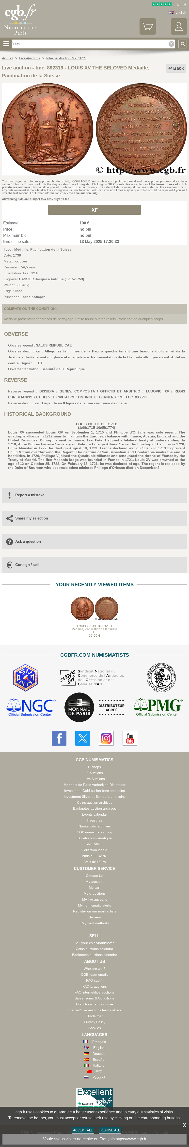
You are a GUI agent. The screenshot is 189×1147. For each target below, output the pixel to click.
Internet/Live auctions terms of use (95, 1010)
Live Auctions (94, 779)
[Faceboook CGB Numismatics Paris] (59, 738)
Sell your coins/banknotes (94, 943)
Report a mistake (29, 495)
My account (95, 882)
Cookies (94, 1028)
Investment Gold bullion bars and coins (94, 791)
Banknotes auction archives (94, 808)
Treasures (94, 820)
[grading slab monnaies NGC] (31, 707)
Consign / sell (27, 565)
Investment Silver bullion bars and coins (95, 797)
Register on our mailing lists (94, 911)
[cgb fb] (184, 5)
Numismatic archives (95, 826)
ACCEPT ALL (83, 1130)
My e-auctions (95, 893)
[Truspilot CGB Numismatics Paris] (162, 5)
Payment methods (94, 923)
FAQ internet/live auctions (94, 992)
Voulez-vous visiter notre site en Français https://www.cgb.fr (94, 1139)
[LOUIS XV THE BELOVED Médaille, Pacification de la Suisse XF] (94, 174)
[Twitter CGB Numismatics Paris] (82, 738)
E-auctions (94, 773)
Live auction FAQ (85, 193)
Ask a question (28, 541)
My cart (94, 887)
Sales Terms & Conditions (94, 998)
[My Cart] (148, 33)
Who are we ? (94, 969)
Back (178, 68)
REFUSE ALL (110, 1130)
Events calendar (94, 814)
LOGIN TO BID (81, 181)
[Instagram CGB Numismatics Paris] (106, 738)
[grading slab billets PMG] (158, 707)
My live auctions (94, 899)
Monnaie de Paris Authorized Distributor (95, 785)
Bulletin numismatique (95, 838)
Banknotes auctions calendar (94, 955)
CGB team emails (94, 974)
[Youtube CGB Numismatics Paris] (130, 738)
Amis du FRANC (94, 856)
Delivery (94, 917)
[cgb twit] (176, 5)
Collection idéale (94, 850)
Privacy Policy (94, 1022)
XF (95, 209)
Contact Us (94, 876)
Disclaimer (94, 1016)
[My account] (179, 33)
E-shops (94, 767)
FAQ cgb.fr (94, 980)
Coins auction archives (94, 802)
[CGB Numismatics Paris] (20, 36)
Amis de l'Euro (94, 862)
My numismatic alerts (94, 905)
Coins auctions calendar (94, 949)
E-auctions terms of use (94, 1004)
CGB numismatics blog (94, 832)
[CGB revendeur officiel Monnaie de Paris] (94, 708)
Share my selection (31, 518)
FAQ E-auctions (94, 986)
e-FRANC (94, 844)
